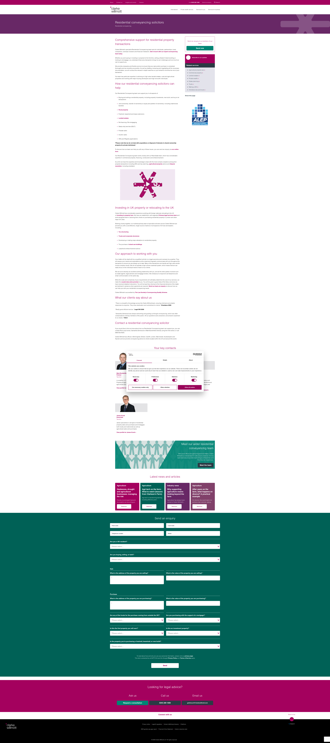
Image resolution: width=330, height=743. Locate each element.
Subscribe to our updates (199, 57)
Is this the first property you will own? (124, 628)
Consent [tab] (139, 360)
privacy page (189, 656)
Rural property (123, 110)
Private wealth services (187, 9)
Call (194, 2)
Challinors (183, 724)
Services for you (200, 9)
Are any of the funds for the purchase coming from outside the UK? (135, 615)
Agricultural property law (197, 70)
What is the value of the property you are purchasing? (186, 598)
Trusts (191, 84)
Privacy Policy (172, 658)
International (174, 9)
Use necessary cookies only (140, 387)
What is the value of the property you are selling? (184, 573)
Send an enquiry (206, 2)
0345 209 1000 (165, 703)
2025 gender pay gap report (149, 729)
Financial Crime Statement (166, 729)
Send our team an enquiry (157, 286)
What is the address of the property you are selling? (129, 573)
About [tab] (191, 360)
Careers (141, 2)
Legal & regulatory (157, 724)
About (111, 2)
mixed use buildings (135, 244)
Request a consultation (132, 703)
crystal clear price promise (130, 282)
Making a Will (193, 87)
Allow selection (165, 387)
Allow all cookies (190, 387)
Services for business (214, 9)
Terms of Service (185, 658)
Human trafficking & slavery (171, 724)
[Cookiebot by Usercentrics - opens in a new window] (194, 354)
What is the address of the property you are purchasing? (131, 598)
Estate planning (194, 81)
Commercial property (196, 73)
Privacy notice (146, 724)
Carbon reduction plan (181, 729)
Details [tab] (165, 360)
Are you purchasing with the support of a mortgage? (186, 615)
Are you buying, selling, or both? (122, 555)
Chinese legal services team (168, 215)
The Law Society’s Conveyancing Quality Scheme (151, 292)
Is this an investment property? (178, 628)
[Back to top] (292, 719)
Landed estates (124, 118)
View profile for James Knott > (126, 432)
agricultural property (155, 164)
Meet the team (205, 465)
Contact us (119, 2)
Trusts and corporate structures (129, 236)
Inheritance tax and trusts (197, 90)
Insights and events (130, 2)
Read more (126, 507)
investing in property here (125, 215)
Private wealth (194, 78)
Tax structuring (123, 232)
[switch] (155, 380)
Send (165, 666)
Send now (200, 48)
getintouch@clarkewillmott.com (197, 703)
